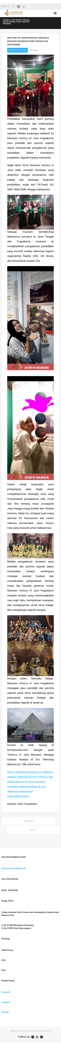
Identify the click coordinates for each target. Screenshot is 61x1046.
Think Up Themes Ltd (25, 1031)
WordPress (47, 1031)
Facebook (5, 992)
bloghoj (35, 50)
